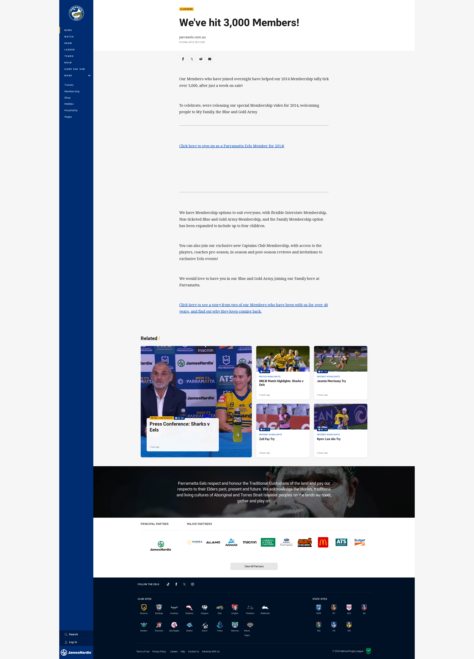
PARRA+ (69, 104)
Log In (73, 642)
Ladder (69, 49)
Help (183, 651)
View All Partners (254, 566)
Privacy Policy (159, 651)
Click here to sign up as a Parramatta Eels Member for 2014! (231, 145)
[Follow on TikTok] (168, 584)
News (68, 30)
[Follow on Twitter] (184, 584)
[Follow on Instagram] (192, 584)
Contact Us (193, 651)
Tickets (69, 84)
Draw (68, 43)
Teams (69, 56)
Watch (69, 36)
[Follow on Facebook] (176, 584)
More (68, 75)
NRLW (68, 62)
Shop (67, 97)
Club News (186, 9)
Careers (174, 651)
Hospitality (71, 110)
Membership (72, 91)
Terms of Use (142, 651)
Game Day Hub (74, 69)
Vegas (68, 116)
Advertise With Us (211, 651)
